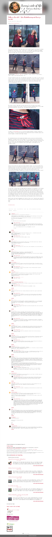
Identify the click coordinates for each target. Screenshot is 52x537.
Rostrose (12, 356)
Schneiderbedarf (16, 131)
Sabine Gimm (13, 335)
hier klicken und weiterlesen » (38, 465)
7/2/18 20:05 (21, 318)
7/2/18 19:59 (21, 266)
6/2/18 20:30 (21, 245)
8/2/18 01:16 (17, 417)
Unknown (12, 289)
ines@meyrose (13, 213)
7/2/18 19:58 (21, 255)
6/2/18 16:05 (18, 262)
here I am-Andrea (13, 262)
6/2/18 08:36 (17, 213)
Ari (11, 310)
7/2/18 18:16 (17, 382)
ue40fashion (15, 210)
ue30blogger (10, 210)
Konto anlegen (35, 449)
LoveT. (12, 240)
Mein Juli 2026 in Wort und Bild (13, 485)
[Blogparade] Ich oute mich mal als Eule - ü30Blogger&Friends (16, 459)
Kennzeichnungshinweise (15, 23)
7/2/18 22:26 (19, 392)
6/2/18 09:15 (21, 222)
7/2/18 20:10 (21, 366)
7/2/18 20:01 (21, 293)
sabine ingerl (13, 382)
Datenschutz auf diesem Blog (16, 455)
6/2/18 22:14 (14, 310)
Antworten (12, 230)
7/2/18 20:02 (21, 304)
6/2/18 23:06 (16, 335)
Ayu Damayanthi (13, 417)
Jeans (21, 74)
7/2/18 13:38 (15, 356)
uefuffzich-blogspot (14, 392)
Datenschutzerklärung (32, 535)
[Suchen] (44, 2)
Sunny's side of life (17, 222)
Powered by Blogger (26, 533)
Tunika (16, 74)
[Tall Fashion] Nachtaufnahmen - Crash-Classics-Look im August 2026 (18, 494)
